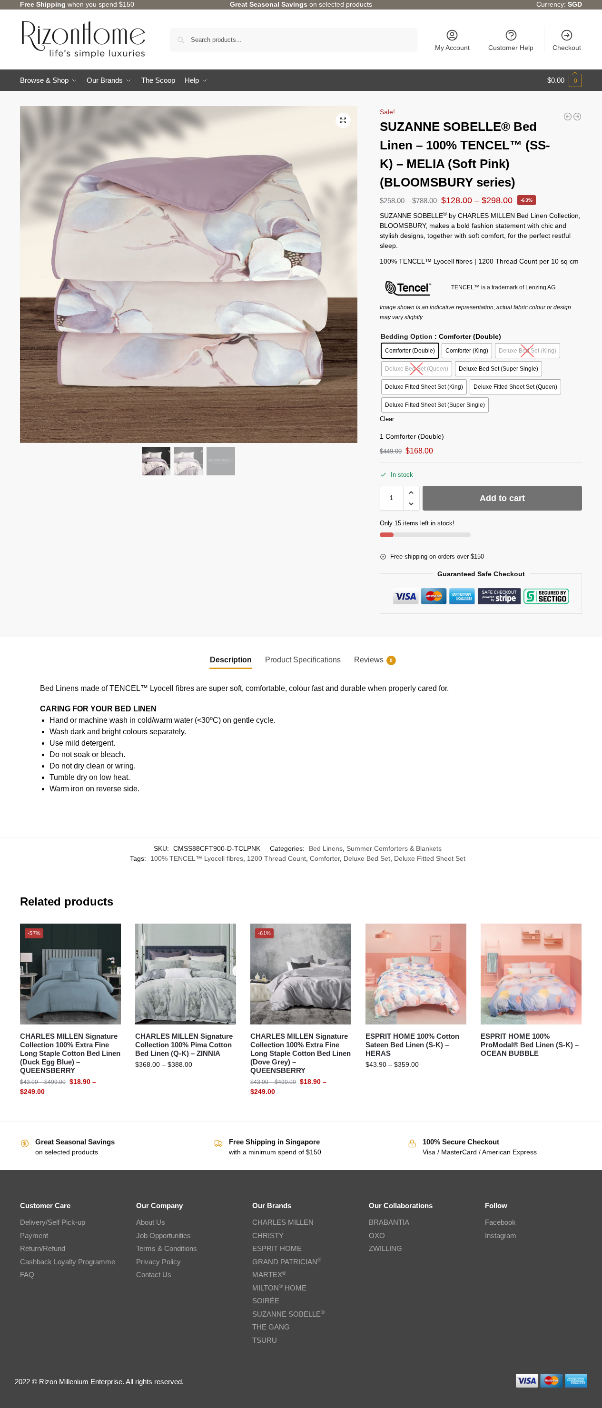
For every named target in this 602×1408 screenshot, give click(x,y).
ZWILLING (385, 1248)
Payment (34, 1235)
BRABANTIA (389, 1222)
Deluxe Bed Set (367, 858)
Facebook (500, 1222)
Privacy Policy (158, 1262)
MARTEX (269, 1274)
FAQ (27, 1274)
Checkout (567, 47)
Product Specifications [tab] (303, 660)
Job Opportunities (163, 1235)
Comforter (325, 858)
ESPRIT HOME (277, 1248)
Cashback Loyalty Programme (67, 1262)
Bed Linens (326, 848)
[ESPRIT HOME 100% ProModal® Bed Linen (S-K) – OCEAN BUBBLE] (531, 974)
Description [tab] (231, 660)
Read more (530, 1069)
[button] (564, 80)
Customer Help (510, 47)
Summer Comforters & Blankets (394, 848)
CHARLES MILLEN (283, 1222)
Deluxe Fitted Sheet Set (429, 858)
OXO (377, 1235)
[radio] (410, 351)
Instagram (500, 1235)
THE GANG (271, 1327)
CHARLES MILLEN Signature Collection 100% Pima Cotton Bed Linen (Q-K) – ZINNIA (184, 1044)
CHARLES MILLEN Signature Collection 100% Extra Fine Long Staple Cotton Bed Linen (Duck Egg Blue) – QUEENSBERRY (70, 1053)
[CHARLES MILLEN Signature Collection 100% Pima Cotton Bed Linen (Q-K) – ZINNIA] (185, 974)
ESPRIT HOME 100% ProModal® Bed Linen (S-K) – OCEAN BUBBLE (530, 1044)
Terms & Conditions (166, 1248)
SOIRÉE (265, 1301)
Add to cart (502, 498)
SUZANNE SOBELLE (288, 1314)
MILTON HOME (279, 1288)
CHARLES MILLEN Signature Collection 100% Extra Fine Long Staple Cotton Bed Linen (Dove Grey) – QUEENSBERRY (300, 1053)
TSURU (264, 1340)
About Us (150, 1222)
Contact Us (153, 1274)
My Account (452, 47)
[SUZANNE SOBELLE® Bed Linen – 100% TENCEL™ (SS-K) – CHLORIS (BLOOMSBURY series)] (567, 116)
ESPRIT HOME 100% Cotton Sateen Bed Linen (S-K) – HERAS (412, 1044)
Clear (387, 419)
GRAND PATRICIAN (286, 1262)
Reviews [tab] (373, 660)
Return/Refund (42, 1248)
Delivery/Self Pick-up (52, 1222)
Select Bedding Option (70, 1112)
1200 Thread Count (276, 858)
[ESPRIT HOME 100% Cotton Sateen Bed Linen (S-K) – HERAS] (415, 974)
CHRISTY (268, 1235)
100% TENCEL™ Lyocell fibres (196, 858)
